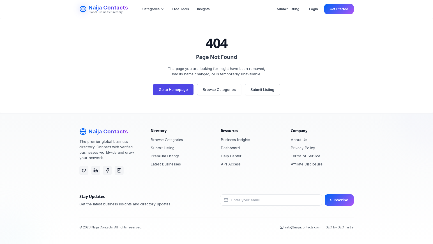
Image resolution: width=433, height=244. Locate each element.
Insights (203, 9)
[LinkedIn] (95, 170)
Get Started (339, 9)
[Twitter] (83, 170)
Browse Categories (219, 89)
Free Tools (180, 9)
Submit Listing (288, 9)
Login (313, 9)
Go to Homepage (173, 89)
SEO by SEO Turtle (340, 227)
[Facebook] (107, 170)
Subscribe (339, 200)
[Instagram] (119, 170)
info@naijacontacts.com (302, 227)
